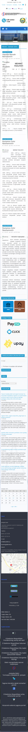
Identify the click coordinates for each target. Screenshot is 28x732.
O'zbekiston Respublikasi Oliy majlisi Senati (14, 649)
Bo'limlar (3, 381)
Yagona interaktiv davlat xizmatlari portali (14, 684)
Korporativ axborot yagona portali (14, 705)
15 (6, 498)
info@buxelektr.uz (5, 541)
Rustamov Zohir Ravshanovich (8, 142)
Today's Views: (5, 614)
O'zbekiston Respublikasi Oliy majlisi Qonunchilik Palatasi (14, 654)
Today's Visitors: (5, 617)
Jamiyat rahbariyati (7, 52)
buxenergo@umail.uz (6, 544)
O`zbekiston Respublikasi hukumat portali (14, 644)
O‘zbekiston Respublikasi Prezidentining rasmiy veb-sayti (14, 639)
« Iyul (12, 506)
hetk (12, 58)
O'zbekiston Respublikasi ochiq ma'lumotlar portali (14, 695)
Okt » (15, 506)
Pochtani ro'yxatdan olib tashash (12, 366)
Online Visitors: (5, 612)
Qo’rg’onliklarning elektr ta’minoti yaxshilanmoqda (13, 449)
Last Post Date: (5, 619)
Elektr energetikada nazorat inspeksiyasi (14, 663)
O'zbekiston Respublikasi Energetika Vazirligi (14, 658)
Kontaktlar (15, 4)
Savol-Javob (9, 4)
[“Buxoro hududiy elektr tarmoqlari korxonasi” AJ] (3, 28)
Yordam (3, 4)
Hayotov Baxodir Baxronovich (9, 55)
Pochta (19, 4)
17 (13, 498)
